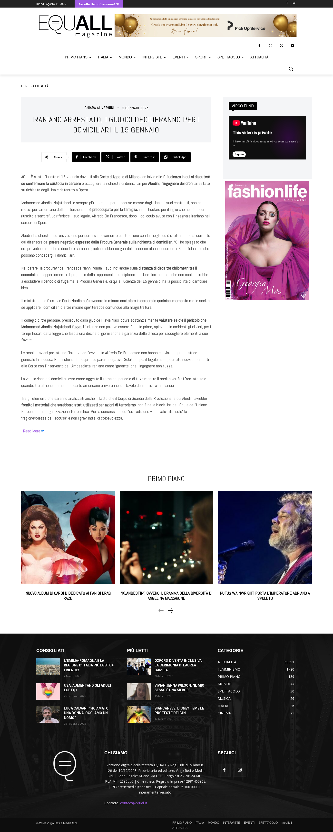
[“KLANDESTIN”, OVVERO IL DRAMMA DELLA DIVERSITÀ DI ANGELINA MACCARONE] (166, 537)
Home (25, 86)
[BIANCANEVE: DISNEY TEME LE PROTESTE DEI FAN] (139, 714)
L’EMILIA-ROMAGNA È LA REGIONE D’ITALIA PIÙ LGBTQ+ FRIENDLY (89, 665)
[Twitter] (281, 45)
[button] (291, 69)
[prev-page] (161, 610)
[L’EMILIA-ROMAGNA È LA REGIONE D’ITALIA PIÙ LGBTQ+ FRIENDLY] (48, 666)
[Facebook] (287, 3)
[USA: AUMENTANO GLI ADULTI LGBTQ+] (48, 691)
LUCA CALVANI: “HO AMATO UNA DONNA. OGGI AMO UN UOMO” (86, 713)
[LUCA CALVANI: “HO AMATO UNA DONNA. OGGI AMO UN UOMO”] (48, 714)
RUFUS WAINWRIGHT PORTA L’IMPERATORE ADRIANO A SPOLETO (265, 595)
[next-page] (170, 610)
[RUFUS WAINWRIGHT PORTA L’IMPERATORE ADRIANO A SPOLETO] (265, 537)
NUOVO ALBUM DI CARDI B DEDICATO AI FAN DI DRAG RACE (68, 595)
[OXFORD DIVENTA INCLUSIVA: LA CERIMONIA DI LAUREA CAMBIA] (139, 666)
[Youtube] (292, 45)
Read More (31, 431)
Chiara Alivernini (99, 108)
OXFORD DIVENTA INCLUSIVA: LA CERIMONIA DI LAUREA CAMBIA (179, 665)
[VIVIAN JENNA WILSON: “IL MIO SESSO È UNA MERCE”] (139, 691)
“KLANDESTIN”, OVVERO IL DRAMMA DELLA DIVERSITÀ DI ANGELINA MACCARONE (166, 595)
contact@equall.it (133, 803)
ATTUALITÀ (41, 86)
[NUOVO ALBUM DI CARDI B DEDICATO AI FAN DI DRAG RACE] (68, 537)
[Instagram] (294, 3)
